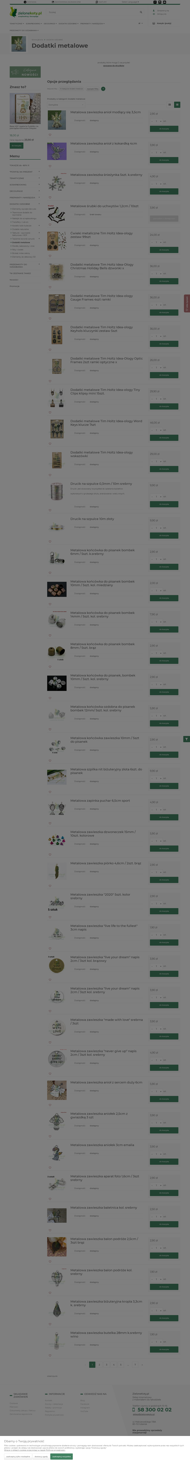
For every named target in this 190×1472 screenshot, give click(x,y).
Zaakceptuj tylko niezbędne (18, 1457)
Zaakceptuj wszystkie (61, 1457)
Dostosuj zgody (41, 1457)
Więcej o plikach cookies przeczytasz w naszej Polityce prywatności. (34, 1450)
